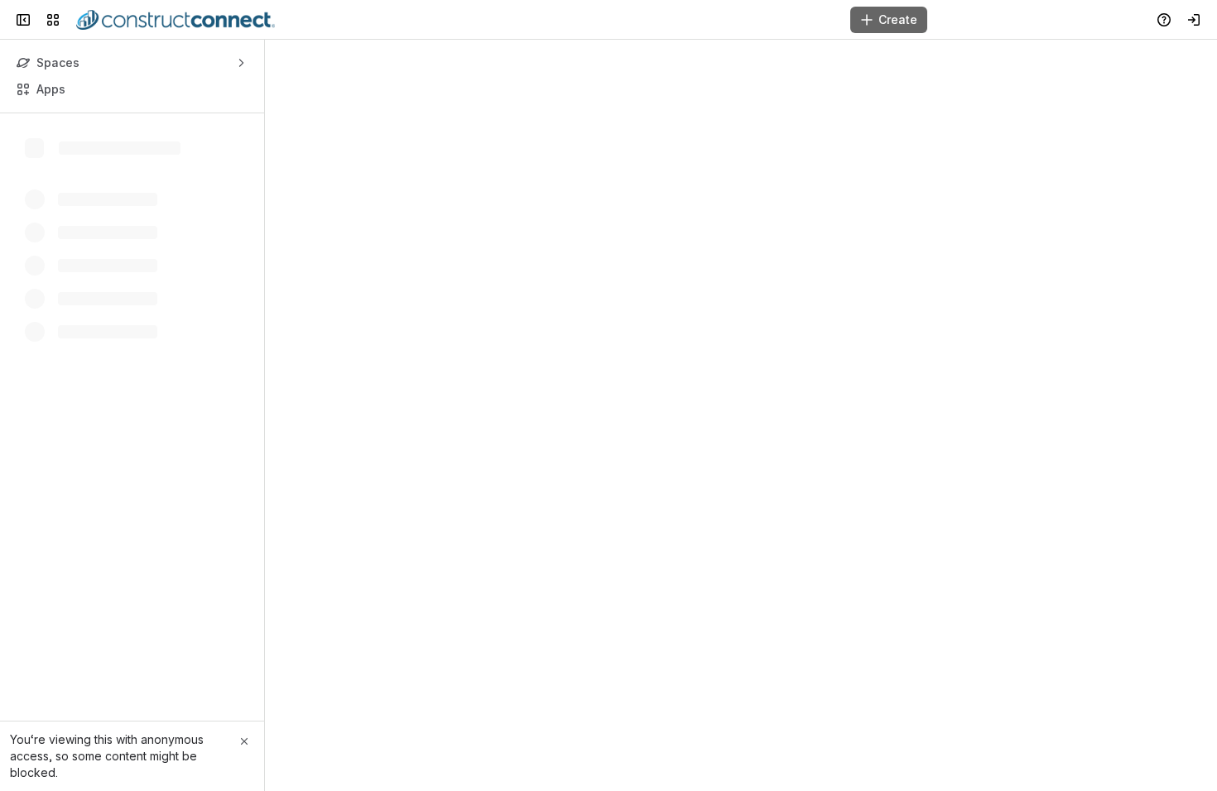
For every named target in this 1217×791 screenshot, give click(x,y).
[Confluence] (175, 20)
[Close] (244, 741)
